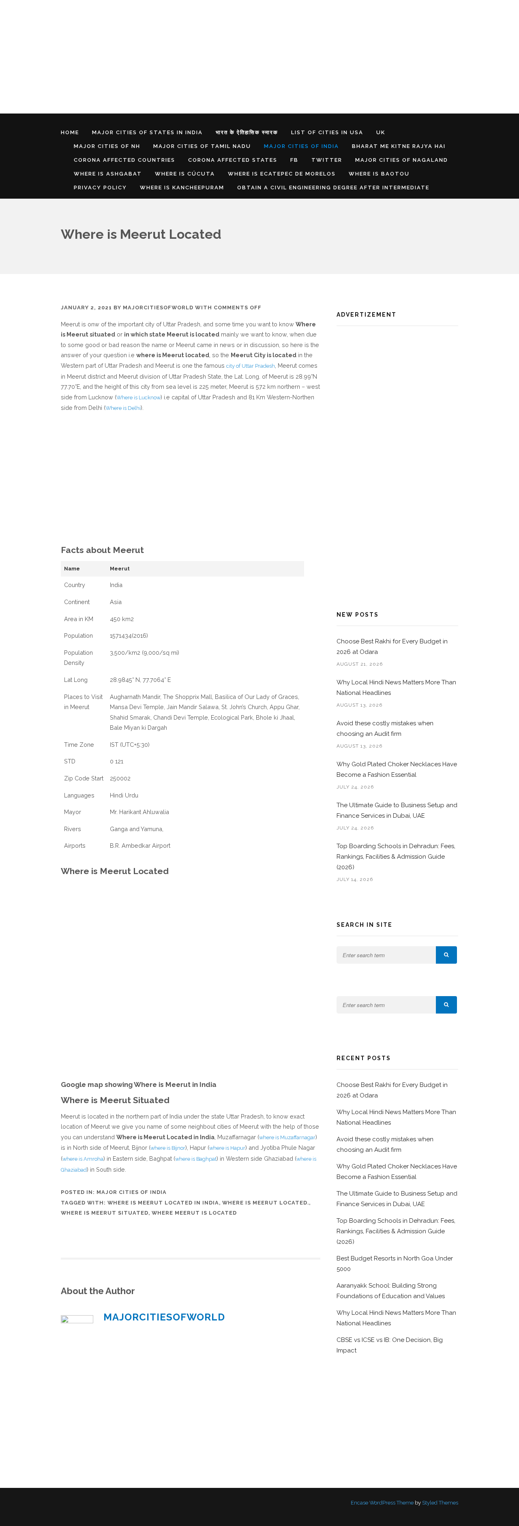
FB (294, 160)
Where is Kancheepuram (182, 187)
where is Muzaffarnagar (287, 1137)
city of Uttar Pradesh (250, 366)
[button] (446, 955)
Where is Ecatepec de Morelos (282, 174)
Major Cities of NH (107, 146)
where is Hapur (227, 1148)
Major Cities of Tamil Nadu (202, 146)
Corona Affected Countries (124, 160)
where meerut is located (194, 1213)
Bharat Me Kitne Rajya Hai (399, 146)
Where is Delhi (123, 408)
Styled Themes (440, 1503)
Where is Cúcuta (185, 174)
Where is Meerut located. (265, 1203)
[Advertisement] (243, 57)
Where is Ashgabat (108, 174)
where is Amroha (82, 1159)
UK (380, 132)
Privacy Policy (100, 187)
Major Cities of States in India (147, 132)
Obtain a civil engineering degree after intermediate (333, 187)
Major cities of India (301, 146)
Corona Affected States (232, 160)
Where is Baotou (379, 174)
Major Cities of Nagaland (401, 160)
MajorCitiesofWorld (158, 307)
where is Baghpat (196, 1159)
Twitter (326, 160)
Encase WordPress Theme (382, 1503)
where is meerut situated (104, 1213)
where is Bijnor (167, 1148)
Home (70, 132)
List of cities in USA (327, 132)
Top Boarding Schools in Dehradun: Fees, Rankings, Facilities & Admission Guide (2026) (396, 856)
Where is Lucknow (138, 397)
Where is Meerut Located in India (163, 1203)
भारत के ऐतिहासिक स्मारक (247, 132)
